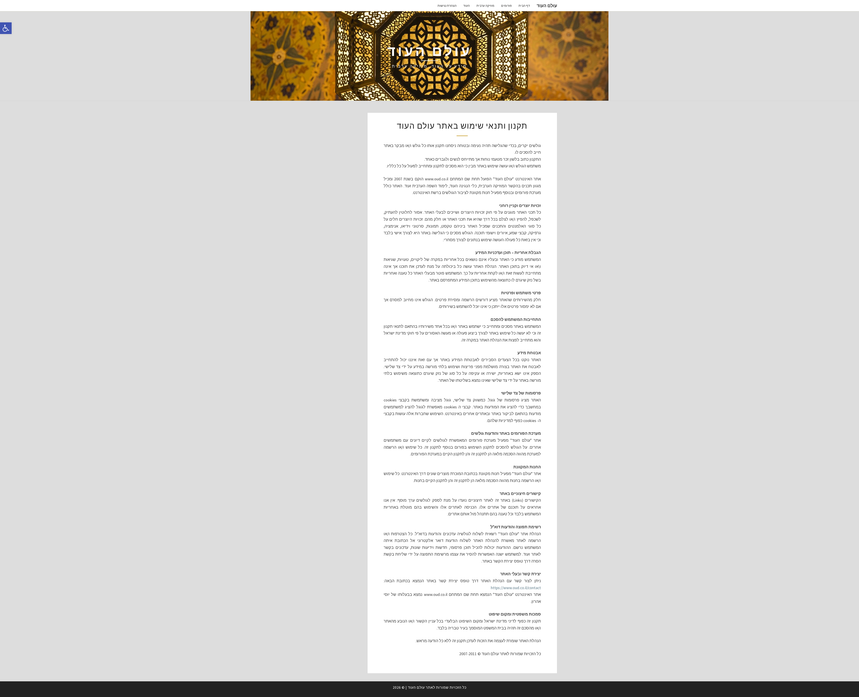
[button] (6, 28)
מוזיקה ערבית (485, 6)
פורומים (506, 6)
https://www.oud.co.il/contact (516, 587)
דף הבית (524, 6)
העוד (466, 6)
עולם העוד (547, 5)
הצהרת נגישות (447, 6)
